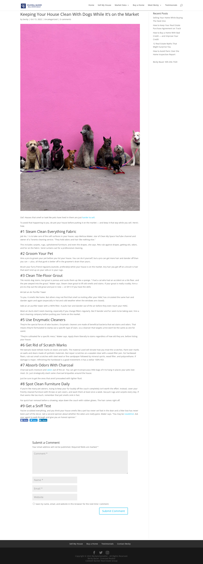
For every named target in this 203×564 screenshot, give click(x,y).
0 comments (65, 19)
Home (91, 5)
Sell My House (104, 5)
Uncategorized (51, 19)
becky (25, 19)
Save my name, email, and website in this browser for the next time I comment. (72, 504)
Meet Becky (153, 5)
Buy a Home (138, 5)
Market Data (120, 5)
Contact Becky (124, 543)
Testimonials (171, 5)
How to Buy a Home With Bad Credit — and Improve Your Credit (166, 36)
